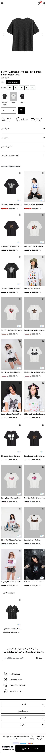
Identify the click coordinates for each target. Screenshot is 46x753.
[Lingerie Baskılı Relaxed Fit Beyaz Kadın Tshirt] (11, 396)
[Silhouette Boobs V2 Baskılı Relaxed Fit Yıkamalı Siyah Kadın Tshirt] (11, 270)
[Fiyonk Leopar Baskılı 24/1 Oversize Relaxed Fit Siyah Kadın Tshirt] (11, 228)
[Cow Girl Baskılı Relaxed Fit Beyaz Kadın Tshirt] (34, 480)
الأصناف (23, 718)
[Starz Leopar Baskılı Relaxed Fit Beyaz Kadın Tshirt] (34, 312)
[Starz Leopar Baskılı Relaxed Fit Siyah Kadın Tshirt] (34, 438)
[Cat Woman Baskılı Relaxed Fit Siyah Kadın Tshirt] (34, 564)
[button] (3, 34)
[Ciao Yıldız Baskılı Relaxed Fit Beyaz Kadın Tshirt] (34, 228)
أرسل (40, 658)
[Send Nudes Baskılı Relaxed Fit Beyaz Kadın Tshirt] (11, 354)
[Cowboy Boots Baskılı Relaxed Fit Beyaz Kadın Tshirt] (34, 270)
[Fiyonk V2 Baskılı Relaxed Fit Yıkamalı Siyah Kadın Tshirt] (12, 612)
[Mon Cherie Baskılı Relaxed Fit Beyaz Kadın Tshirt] (11, 312)
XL (32, 87)
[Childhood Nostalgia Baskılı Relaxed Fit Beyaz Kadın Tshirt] (34, 396)
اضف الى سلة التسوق (30, 748)
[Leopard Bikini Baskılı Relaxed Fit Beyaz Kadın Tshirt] (34, 522)
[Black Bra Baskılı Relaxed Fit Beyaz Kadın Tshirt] (34, 354)
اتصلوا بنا (23, 724)
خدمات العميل (23, 711)
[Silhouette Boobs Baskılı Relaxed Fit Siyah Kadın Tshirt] (11, 438)
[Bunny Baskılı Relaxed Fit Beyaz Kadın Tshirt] (11, 480)
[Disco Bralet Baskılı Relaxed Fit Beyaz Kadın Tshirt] (11, 522)
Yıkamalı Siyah (13, 82)
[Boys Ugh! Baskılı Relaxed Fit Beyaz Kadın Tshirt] (11, 564)
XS (10, 87)
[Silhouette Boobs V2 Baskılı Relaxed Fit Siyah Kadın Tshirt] (11, 186)
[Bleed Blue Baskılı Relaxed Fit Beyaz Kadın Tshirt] (34, 186)
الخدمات (23, 704)
